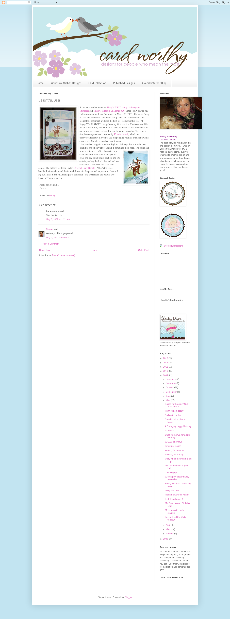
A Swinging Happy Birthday (178, 426)
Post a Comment (51, 244)
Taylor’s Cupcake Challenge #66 (108, 110)
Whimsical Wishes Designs (66, 83)
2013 (166, 358)
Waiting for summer (174, 450)
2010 (166, 371)
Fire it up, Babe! (173, 446)
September (171, 392)
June (168, 396)
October (170, 387)
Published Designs (124, 83)
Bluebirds (169, 430)
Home (40, 83)
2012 (166, 362)
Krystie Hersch (121, 134)
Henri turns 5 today (174, 411)
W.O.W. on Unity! (173, 442)
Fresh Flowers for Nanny (177, 494)
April (168, 525)
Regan (49, 229)
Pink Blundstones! (174, 499)
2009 (166, 375)
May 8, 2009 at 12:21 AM (58, 219)
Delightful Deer (172, 490)
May (168, 400)
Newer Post (45, 250)
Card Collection (97, 83)
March (169, 529)
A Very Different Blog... (155, 83)
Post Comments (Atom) (63, 255)
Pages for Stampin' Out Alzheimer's (176, 405)
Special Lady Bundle (85, 168)
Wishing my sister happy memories (177, 478)
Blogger (128, 597)
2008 (166, 539)
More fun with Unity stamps (174, 511)
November (171, 383)
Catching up (171, 472)
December (171, 379)
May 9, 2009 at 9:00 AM (57, 237)
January (170, 533)
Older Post (143, 250)
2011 (166, 367)
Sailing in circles (173, 415)
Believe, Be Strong (174, 454)
